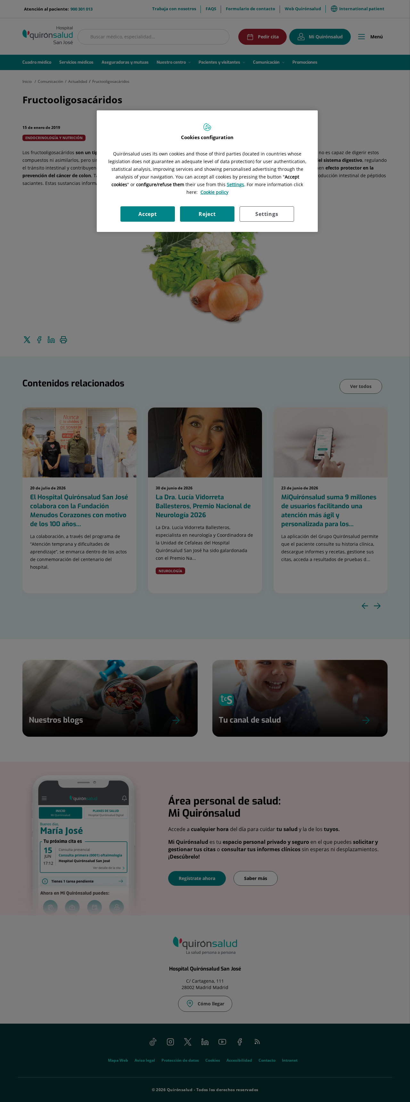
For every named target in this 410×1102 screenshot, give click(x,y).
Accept (147, 214)
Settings (266, 214)
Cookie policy (214, 192)
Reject (207, 214)
